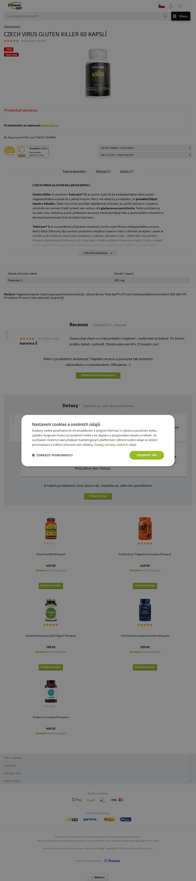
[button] (52, 455)
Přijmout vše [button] (147, 455)
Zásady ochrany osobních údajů (115, 445)
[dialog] (98, 440)
